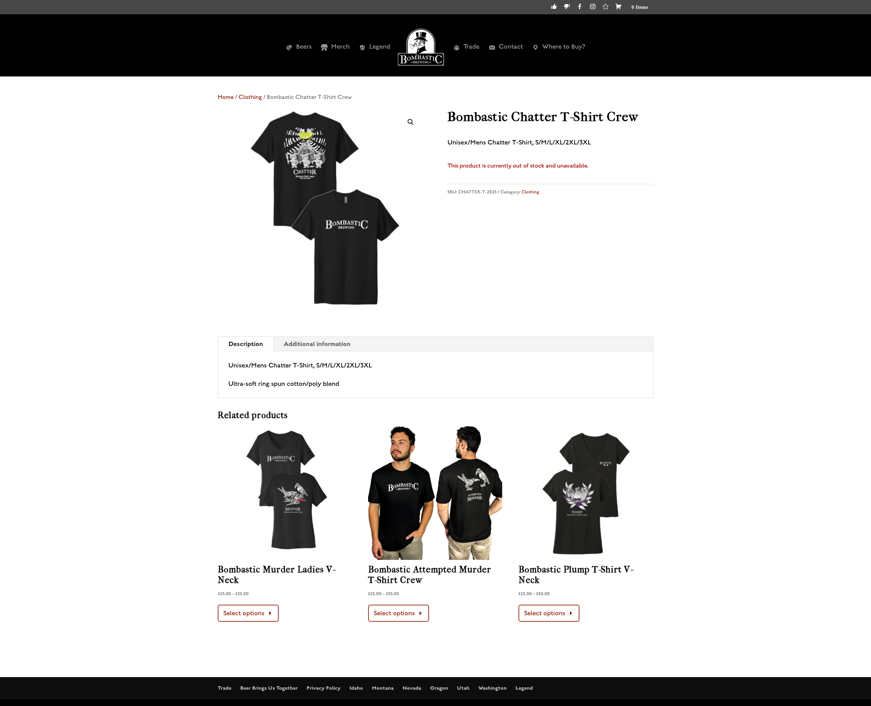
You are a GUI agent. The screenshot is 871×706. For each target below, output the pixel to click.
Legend (524, 688)
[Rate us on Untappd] (605, 8)
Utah (463, 688)
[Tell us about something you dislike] (566, 8)
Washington (492, 688)
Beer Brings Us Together (269, 688)
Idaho (356, 688)
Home (226, 97)
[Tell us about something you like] (553, 8)
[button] (411, 122)
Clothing (250, 97)
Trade (224, 688)
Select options (243, 613)
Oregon (439, 688)
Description (245, 344)
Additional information (317, 344)
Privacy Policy (324, 688)
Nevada (411, 688)
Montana (383, 688)
